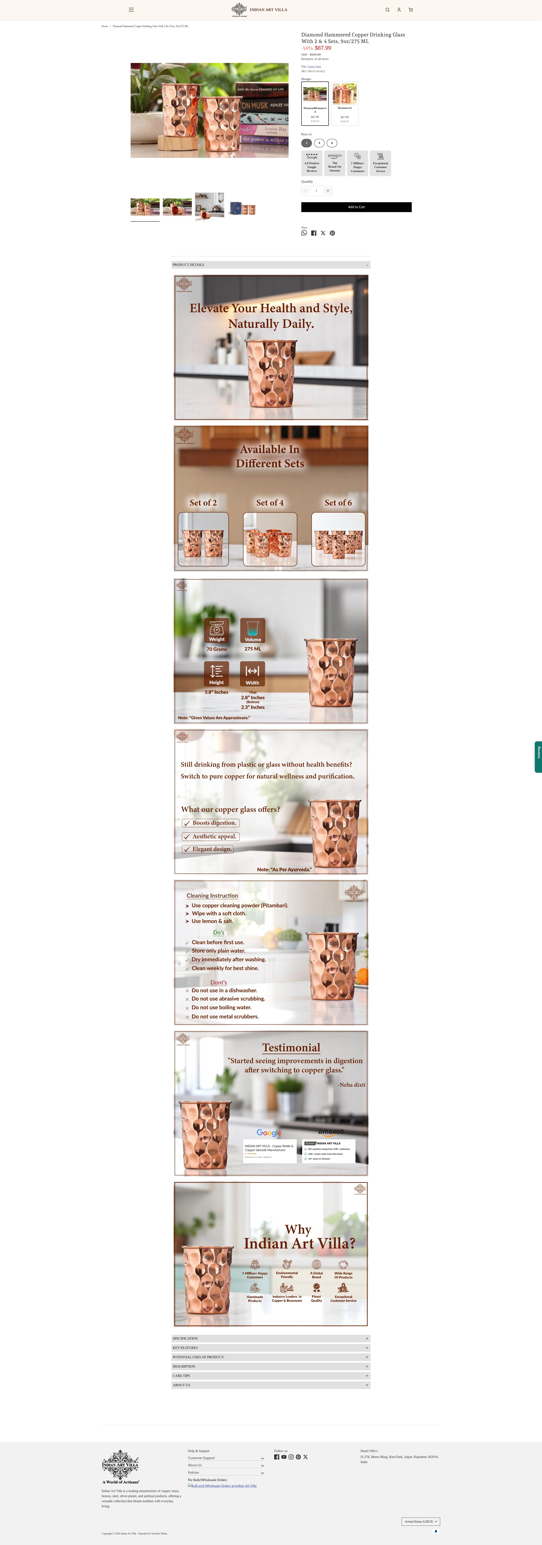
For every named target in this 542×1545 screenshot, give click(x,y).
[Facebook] (276, 1456)
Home (105, 26)
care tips (270, 1375)
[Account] (399, 10)
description (270, 1366)
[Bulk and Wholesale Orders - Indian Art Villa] (222, 1486)
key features (270, 1347)
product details (270, 264)
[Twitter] (305, 1456)
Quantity (307, 181)
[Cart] (410, 10)
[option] (210, 112)
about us (270, 1385)
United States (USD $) (419, 1521)
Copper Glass (314, 66)
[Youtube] (283, 1456)
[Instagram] (291, 1456)
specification (270, 1338)
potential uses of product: (270, 1357)
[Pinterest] (298, 1456)
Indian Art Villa (128, 1533)
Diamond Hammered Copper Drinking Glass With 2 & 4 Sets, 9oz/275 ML (150, 26)
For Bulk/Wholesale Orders (207, 1480)
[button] (131, 10)
